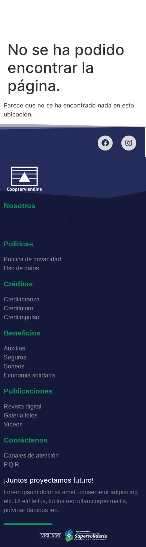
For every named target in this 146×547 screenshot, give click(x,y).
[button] (73, 223)
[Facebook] (105, 143)
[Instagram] (128, 143)
